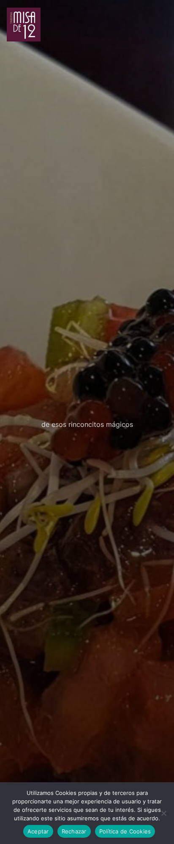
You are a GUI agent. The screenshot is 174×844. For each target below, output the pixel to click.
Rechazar (74, 831)
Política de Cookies (125, 831)
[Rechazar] (163, 813)
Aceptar (38, 831)
